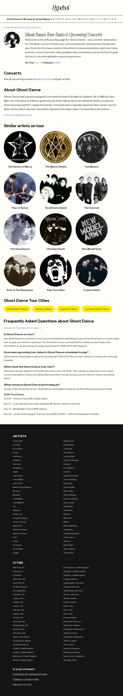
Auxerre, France (68, 309)
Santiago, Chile (69, 660)
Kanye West (18, 549)
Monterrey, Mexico (21, 644)
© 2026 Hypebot (24, 669)
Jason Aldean (69, 549)
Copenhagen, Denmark (73, 583)
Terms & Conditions (26, 679)
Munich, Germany (71, 594)
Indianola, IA (18, 571)
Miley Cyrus (68, 441)
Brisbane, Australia (71, 652)
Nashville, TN (18, 583)
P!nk (15, 537)
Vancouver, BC (19, 621)
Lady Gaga (17, 475)
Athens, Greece (70, 598)
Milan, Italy (68, 606)
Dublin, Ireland (69, 602)
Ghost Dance (34, 27)
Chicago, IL (17, 575)
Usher (15, 541)
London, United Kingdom (23, 652)
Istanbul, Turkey (70, 633)
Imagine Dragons (20, 518)
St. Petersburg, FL (20, 587)
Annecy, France (44, 309)
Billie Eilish (17, 525)
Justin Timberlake (71, 460)
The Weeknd (18, 502)
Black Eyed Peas (70, 525)
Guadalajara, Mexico (22, 640)
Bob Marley (68, 545)
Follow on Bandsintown (18, 115)
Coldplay (16, 460)
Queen (16, 552)
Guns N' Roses (69, 495)
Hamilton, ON (19, 594)
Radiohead (68, 506)
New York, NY (19, 567)
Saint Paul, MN (19, 579)
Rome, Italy (68, 613)
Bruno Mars (18, 448)
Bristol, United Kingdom (23, 660)
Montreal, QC (19, 629)
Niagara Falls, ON (20, 625)
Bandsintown (45, 79)
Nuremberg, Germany (73, 590)
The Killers (67, 510)
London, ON (18, 606)
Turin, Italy (67, 610)
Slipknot (66, 541)
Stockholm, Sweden (71, 625)
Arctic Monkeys (70, 479)
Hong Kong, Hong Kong (73, 637)
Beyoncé (16, 495)
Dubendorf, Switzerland (73, 629)
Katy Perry (17, 456)
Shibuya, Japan (70, 640)
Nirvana (66, 464)
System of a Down (70, 475)
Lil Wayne (67, 448)
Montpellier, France (17, 309)
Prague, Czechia (70, 579)
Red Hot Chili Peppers (22, 487)
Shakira (66, 514)
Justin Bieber (18, 479)
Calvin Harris (69, 537)
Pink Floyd (67, 483)
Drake (15, 452)
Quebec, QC (18, 602)
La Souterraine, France (97, 309)
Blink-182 (67, 518)
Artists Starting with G (15, 27)
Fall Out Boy (68, 491)
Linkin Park (18, 483)
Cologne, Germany (71, 587)
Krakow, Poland (70, 617)
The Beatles (18, 499)
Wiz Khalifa (68, 552)
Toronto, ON (18, 617)
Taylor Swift (18, 441)
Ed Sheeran (18, 468)
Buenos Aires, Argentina (73, 656)
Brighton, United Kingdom (74, 575)
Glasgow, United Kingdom (74, 571)
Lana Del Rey (69, 456)
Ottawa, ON (18, 613)
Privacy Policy (22, 684)
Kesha (66, 522)
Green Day (17, 514)
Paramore (17, 545)
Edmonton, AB (19, 633)
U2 (14, 506)
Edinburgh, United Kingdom (25, 656)
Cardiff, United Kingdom (23, 648)
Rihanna (16, 491)
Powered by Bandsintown (30, 674)
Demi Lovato (68, 502)
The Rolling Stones (71, 533)
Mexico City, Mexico (21, 637)
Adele (15, 472)
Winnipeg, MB (19, 590)
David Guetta (69, 487)
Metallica (17, 510)
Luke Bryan (68, 529)
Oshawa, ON (18, 610)
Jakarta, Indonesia (71, 648)
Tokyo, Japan (68, 644)
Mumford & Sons (70, 499)
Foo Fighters (68, 468)
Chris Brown (68, 452)
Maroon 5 (17, 464)
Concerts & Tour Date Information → (23, 327)
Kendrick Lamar (20, 533)
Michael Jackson (20, 529)
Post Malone (68, 445)
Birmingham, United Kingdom (76, 567)
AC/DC (66, 472)
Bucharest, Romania (72, 621)
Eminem (16, 445)
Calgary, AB (18, 598)
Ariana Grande (19, 522)
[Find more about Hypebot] (61, 7)
